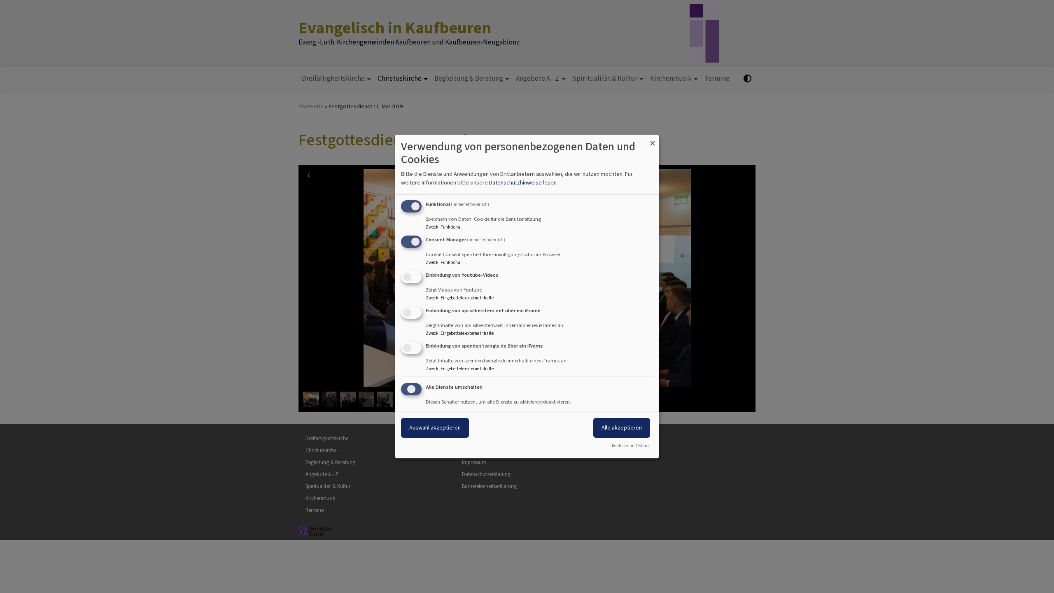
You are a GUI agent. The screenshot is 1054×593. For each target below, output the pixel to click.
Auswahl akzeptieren (435, 428)
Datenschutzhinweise (515, 183)
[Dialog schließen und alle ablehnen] (652, 140)
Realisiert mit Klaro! (631, 446)
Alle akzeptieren (622, 428)
